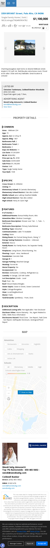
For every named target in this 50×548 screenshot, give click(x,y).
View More (8, 107)
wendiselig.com (8, 488)
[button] (2, 545)
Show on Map (26, 392)
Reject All (30, 543)
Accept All (42, 543)
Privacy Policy (22, 531)
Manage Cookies (16, 543)
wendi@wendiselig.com (12, 104)
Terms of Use (35, 531)
